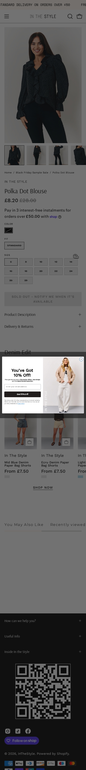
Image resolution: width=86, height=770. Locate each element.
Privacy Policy (20, 403)
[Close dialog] (81, 359)
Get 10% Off (22, 394)
